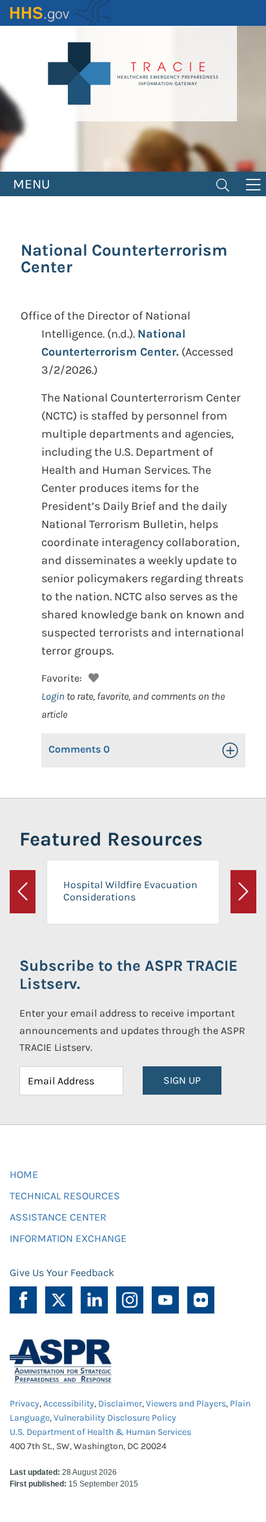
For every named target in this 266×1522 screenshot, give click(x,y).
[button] (92, 676)
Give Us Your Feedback (62, 1272)
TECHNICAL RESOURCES (65, 1196)
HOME (24, 1174)
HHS (61, 13)
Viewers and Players (186, 1403)
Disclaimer (120, 1403)
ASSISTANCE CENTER (58, 1217)
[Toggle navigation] (223, 184)
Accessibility (68, 1403)
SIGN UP (182, 1080)
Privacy (24, 1403)
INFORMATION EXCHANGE (68, 1238)
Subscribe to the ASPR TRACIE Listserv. (128, 975)
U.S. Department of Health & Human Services (100, 1431)
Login (53, 696)
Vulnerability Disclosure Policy (115, 1417)
